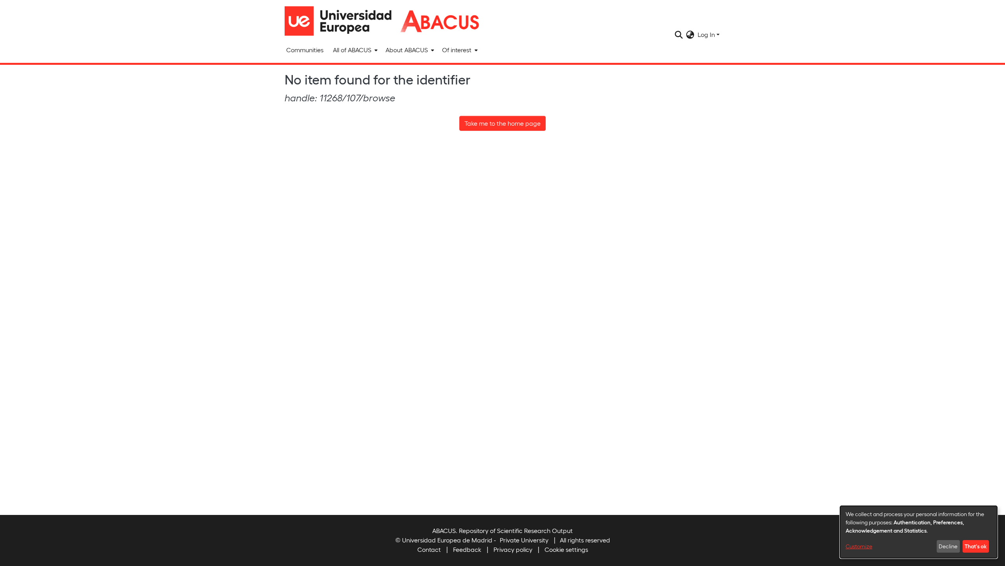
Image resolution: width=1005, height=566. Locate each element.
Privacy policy (512, 549)
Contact (429, 549)
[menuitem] (354, 50)
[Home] (341, 21)
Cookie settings (566, 549)
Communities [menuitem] (304, 49)
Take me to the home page (502, 123)
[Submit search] (679, 34)
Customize (859, 546)
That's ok (976, 546)
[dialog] (918, 532)
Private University (524, 540)
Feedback (467, 549)
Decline (948, 546)
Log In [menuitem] (706, 34)
